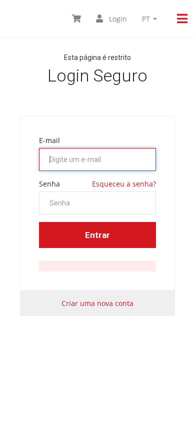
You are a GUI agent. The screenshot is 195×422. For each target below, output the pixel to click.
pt (147, 19)
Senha (49, 183)
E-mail (49, 140)
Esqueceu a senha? (124, 183)
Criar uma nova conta (98, 303)
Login (117, 19)
